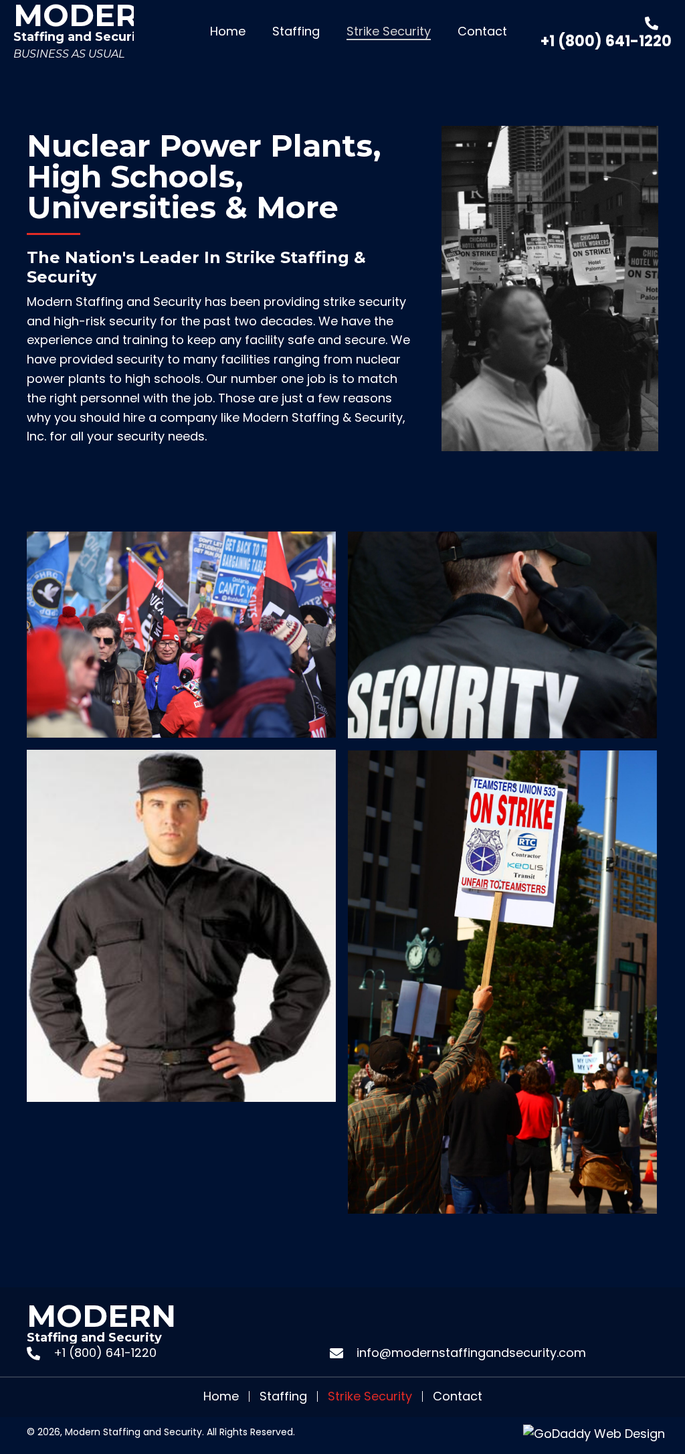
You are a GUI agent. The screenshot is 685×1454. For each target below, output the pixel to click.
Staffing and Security (88, 29)
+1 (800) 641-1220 (606, 41)
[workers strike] (181, 635)
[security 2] (502, 635)
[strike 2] (502, 982)
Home (221, 1396)
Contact (457, 1396)
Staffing (283, 1396)
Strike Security (370, 1396)
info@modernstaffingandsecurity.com (471, 1352)
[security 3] (181, 926)
